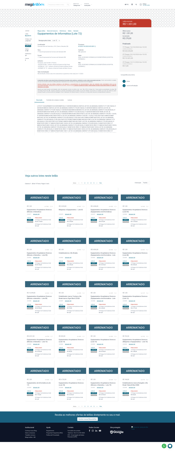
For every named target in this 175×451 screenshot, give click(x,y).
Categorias (76, 4)
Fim (101, 183)
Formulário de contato (74, 430)
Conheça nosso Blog (31, 430)
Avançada (87, 4)
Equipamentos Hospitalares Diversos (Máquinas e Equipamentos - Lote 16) (135, 341)
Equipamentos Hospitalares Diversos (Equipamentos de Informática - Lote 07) (103, 254)
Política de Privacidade (52, 435)
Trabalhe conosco (30, 435)
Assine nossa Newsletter (87, 419)
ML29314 (28, 36)
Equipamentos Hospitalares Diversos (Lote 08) (135, 254)
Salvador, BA (36, 214)
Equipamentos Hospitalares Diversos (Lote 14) (71, 341)
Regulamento (50, 430)
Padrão (145, 182)
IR (68, 4)
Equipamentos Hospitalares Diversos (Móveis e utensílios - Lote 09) (39, 297)
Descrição (39, 100)
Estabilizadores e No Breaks (68, 253)
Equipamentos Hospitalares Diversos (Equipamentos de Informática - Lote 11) (103, 297)
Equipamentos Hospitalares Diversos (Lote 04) (135, 211)
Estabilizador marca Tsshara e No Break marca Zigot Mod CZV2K (70, 297)
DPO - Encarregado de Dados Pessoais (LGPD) (76, 436)
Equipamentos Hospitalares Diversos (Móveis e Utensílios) (39, 211)
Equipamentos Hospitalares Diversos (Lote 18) (71, 384)
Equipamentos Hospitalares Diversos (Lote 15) (103, 341)
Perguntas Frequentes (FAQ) (54, 433)
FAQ (127, 4)
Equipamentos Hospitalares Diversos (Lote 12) (135, 297)
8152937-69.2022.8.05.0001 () (87, 46)
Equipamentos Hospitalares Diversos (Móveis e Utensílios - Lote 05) (39, 254)
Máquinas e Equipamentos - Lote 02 (71, 210)
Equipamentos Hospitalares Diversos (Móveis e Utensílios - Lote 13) (39, 341)
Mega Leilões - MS (30, 437)
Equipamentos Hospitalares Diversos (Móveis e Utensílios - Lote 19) (103, 384)
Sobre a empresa (30, 433)
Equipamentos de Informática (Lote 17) (39, 384)
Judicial (29, 217)
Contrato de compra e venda (55, 100)
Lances (70, 100)
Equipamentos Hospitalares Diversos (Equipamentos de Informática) (103, 211)
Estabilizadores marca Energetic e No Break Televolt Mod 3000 (135, 384)
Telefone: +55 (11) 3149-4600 (76, 433)
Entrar (146, 4)
